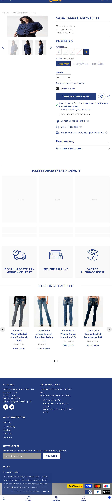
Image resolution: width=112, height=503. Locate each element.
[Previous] (3, 47)
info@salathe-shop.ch (20, 401)
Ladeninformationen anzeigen (75, 114)
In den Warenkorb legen (76, 96)
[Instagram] (11, 407)
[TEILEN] (107, 96)
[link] (19, 231)
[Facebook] (5, 407)
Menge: (60, 72)
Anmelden (51, 456)
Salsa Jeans (69, 26)
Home (5, 13)
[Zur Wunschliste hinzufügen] (101, 96)
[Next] (51, 47)
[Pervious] (2, 329)
